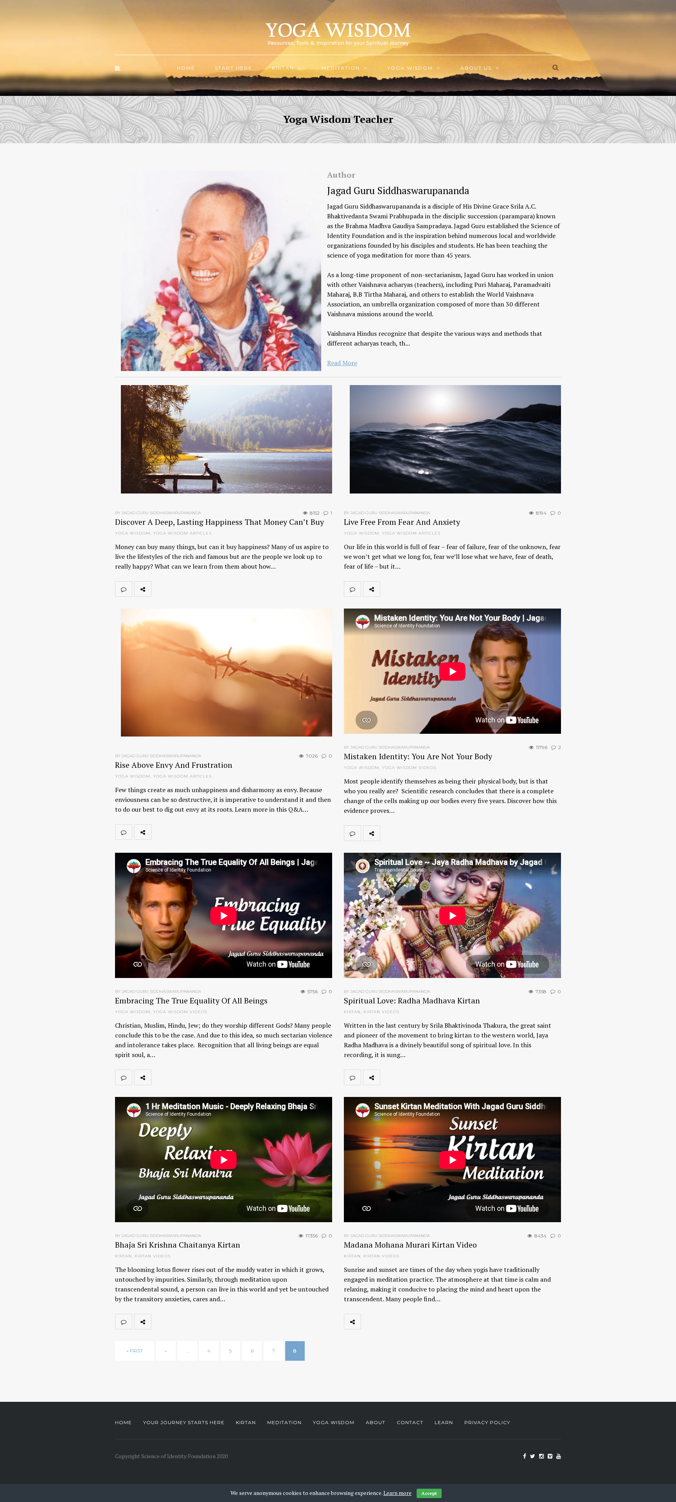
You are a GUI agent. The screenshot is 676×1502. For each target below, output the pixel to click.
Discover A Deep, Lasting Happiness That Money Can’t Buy (219, 522)
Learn (444, 1422)
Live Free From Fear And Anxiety (402, 522)
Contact (410, 1422)
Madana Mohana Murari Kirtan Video (410, 1244)
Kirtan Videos (381, 1011)
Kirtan (283, 68)
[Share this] (159, 589)
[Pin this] (211, 589)
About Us (476, 68)
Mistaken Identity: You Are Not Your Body (418, 756)
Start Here (233, 68)
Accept (429, 1493)
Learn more (397, 1493)
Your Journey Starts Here (184, 1422)
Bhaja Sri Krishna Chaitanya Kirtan (177, 1244)
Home (186, 68)
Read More (342, 362)
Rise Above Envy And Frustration (173, 765)
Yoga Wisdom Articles (182, 533)
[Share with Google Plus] (194, 589)
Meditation (341, 68)
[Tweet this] (176, 589)
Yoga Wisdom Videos (409, 767)
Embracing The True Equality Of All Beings (191, 1000)
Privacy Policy (487, 1422)
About (375, 1422)
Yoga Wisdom (410, 68)
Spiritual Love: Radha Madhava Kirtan (412, 1000)
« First (134, 1351)
